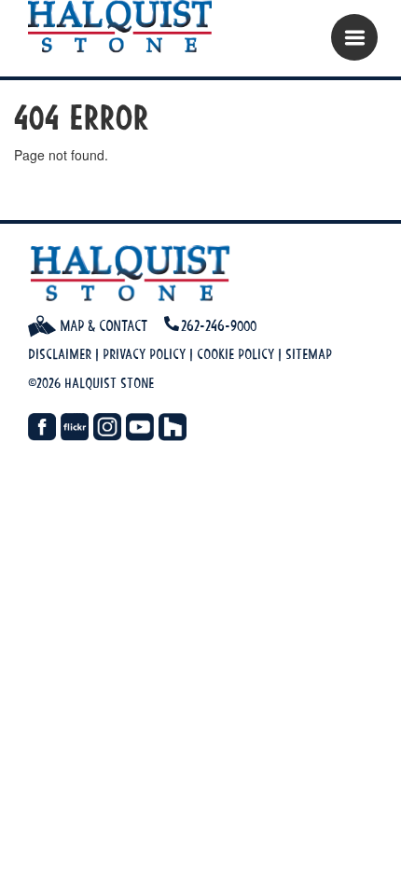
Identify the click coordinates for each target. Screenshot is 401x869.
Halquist (128, 27)
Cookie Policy (235, 354)
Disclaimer (59, 354)
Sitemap (308, 354)
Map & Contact (101, 325)
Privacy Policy (144, 354)
